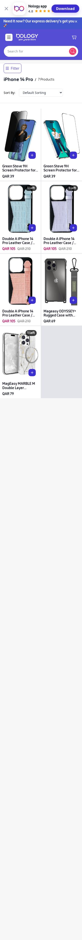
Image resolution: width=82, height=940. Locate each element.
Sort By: (9, 92)
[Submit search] (72, 51)
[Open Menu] (8, 37)
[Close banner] (6, 8)
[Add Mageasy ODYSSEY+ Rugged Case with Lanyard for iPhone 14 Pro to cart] (73, 300)
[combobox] (35, 51)
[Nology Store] (27, 37)
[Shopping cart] (74, 37)
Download (65, 8)
